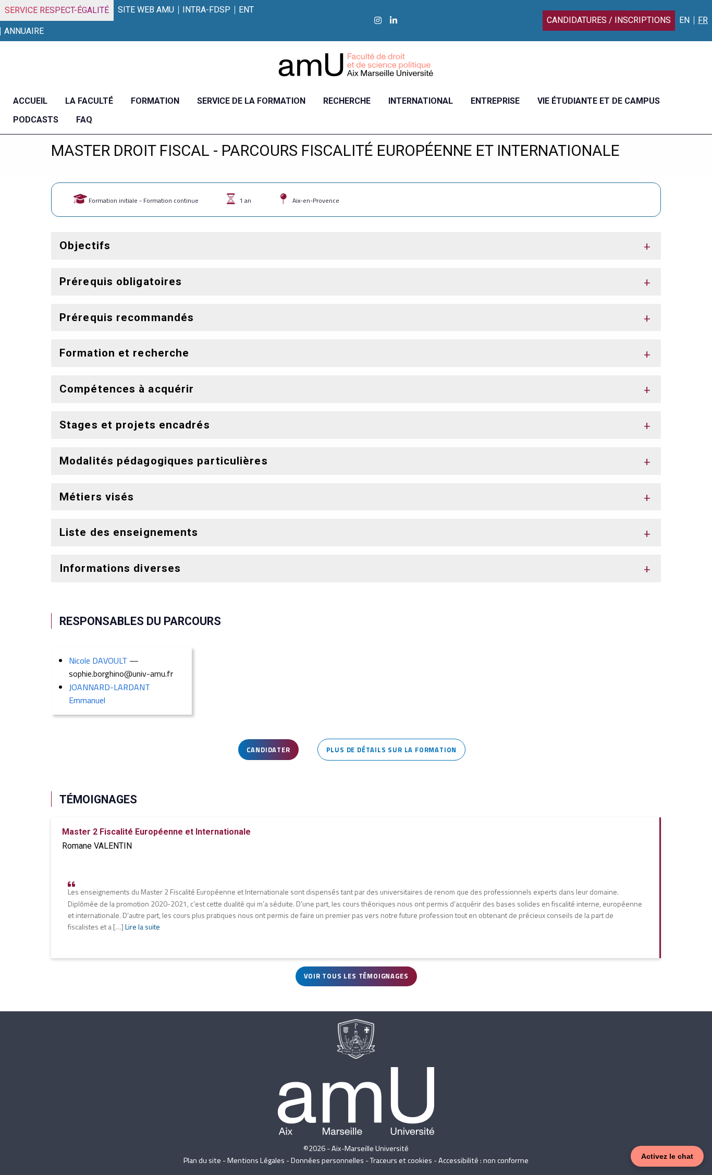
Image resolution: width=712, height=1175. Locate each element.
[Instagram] (378, 20)
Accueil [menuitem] (30, 101)
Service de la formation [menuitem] (251, 101)
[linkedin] (393, 20)
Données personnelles (327, 1160)
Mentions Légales (256, 1160)
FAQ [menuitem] (84, 120)
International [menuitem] (420, 101)
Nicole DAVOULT (98, 660)
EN (684, 20)
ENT (246, 10)
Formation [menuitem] (155, 101)
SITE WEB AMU (146, 10)
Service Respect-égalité (57, 10)
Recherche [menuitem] (347, 101)
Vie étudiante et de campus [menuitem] (598, 101)
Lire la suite (142, 927)
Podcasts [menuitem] (35, 120)
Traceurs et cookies (401, 1160)
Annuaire (24, 31)
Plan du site (202, 1160)
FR (703, 20)
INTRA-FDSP (206, 10)
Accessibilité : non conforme (483, 1160)
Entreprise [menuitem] (495, 101)
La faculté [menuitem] (89, 101)
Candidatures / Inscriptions (609, 20)
